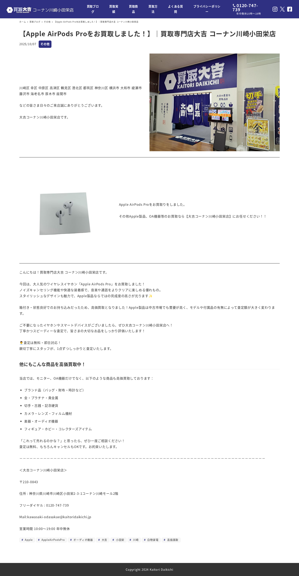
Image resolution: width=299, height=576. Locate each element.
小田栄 (119, 540)
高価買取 (172, 540)
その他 (44, 44)
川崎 (135, 540)
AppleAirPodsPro (52, 540)
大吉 (104, 540)
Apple (28, 540)
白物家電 (152, 540)
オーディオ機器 (83, 540)
